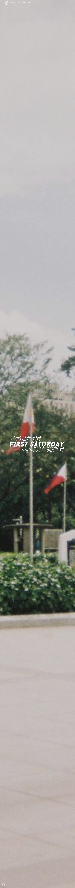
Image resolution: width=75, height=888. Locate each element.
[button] (2, 2)
